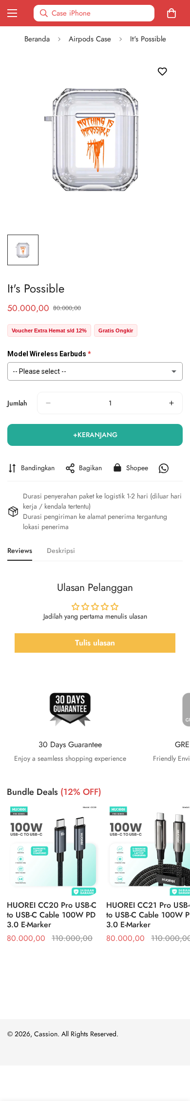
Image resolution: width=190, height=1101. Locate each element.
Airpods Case (90, 39)
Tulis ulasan (95, 642)
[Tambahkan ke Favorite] (162, 72)
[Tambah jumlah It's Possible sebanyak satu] (171, 403)
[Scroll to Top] (172, 1049)
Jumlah (17, 403)
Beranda (37, 39)
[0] (173, 13)
